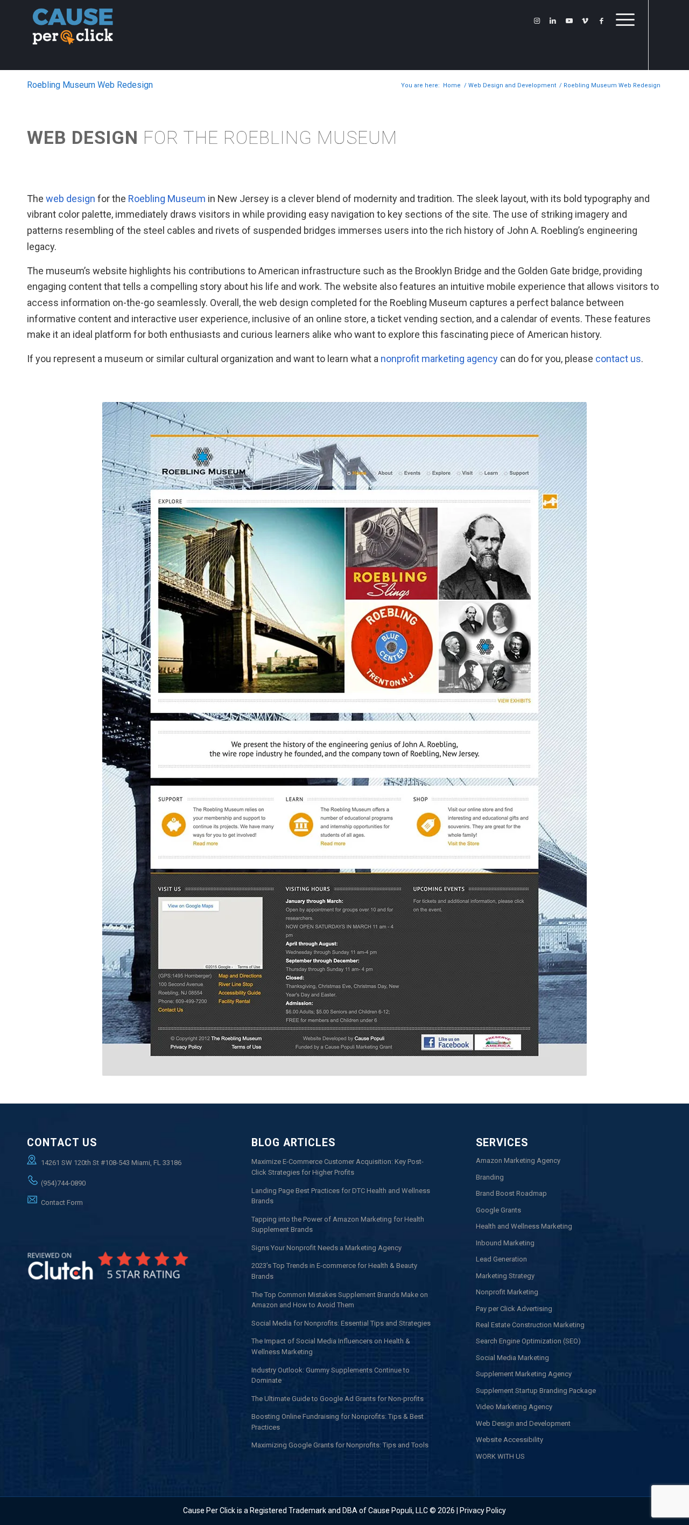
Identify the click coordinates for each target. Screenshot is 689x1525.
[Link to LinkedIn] (553, 21)
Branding (490, 1177)
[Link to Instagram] (537, 21)
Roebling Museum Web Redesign (90, 85)
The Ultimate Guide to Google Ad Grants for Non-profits (337, 1399)
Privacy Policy (483, 1510)
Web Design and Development (523, 1423)
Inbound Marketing (505, 1243)
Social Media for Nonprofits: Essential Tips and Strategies (341, 1323)
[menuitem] (622, 46)
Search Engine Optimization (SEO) (528, 1341)
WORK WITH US (500, 1456)
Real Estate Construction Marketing (530, 1325)
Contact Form (62, 1202)
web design (70, 198)
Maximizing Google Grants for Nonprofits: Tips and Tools (339, 1445)
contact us (618, 358)
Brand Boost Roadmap (511, 1193)
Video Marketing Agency (514, 1407)
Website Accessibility (509, 1440)
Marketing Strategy (505, 1276)
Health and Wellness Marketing (524, 1226)
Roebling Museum (167, 198)
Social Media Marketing (512, 1358)
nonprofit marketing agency (439, 358)
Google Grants (498, 1210)
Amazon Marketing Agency (518, 1160)
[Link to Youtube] (569, 21)
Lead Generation (501, 1259)
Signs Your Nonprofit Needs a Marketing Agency (326, 1248)
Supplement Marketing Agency (524, 1374)
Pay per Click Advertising (514, 1309)
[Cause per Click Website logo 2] (72, 35)
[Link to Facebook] (601, 21)
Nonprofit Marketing (507, 1292)
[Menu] (622, 46)
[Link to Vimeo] (585, 21)
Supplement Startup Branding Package (536, 1391)
